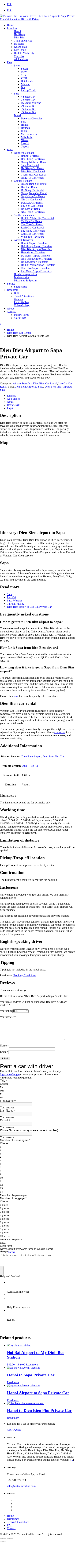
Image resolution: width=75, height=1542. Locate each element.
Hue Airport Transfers (33, 252)
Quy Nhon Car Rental (33, 196)
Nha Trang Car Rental (33, 211)
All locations (21, 59)
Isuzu (24, 130)
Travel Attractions (23, 296)
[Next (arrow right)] (4, 1541)
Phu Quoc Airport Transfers (36, 271)
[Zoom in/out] (1, 1538)
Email (4, 1051)
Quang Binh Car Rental (34, 183)
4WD (24, 78)
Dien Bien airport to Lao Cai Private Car (29, 606)
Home (10, 25)
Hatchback (27, 81)
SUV (24, 74)
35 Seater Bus (28, 109)
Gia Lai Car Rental (31, 199)
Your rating (6, 1010)
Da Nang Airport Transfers (35, 255)
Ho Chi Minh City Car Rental (37, 218)
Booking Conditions (24, 975)
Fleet (9, 62)
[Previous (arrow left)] (1, 1541)
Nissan (24, 140)
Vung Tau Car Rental (32, 236)
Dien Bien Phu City (54, 756)
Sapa (9, 594)
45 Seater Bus (28, 112)
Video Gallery (21, 305)
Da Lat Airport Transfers (34, 261)
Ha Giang (19, 34)
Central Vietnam (23, 180)
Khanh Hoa (20, 46)
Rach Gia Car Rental (32, 227)
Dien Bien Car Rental (33, 171)
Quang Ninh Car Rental (34, 162)
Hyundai (26, 127)
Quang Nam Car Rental (34, 193)
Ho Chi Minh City (24, 53)
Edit (9, 4)
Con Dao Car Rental (32, 233)
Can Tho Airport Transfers (35, 268)
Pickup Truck (28, 90)
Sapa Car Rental (30, 165)
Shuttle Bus (20, 286)
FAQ (10, 1525)
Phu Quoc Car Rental (33, 230)
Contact (11, 311)
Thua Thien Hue (23, 40)
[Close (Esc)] (11, 1538)
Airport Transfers (23, 240)
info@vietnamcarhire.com (21, 1486)
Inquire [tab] (11, 408)
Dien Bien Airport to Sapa (28, 386)
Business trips (21, 277)
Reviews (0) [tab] (13, 404)
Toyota (25, 146)
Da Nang (19, 43)
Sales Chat (20, 317)
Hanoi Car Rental (30, 155)
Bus (23, 87)
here (16, 696)
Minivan (25, 84)
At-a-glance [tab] (13, 398)
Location (12, 28)
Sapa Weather (14, 600)
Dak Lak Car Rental (32, 202)
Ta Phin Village (15, 603)
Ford (23, 121)
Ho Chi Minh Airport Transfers (38, 264)
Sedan (24, 68)
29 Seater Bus (28, 106)
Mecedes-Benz (29, 134)
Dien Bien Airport (31, 756)
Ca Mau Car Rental (31, 221)
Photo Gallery (21, 302)
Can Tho (19, 56)
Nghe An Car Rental (32, 177)
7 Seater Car (28, 99)
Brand (17, 115)
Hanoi (17, 31)
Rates (10, 149)
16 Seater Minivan (31, 102)
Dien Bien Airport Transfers (36, 249)
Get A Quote (14, 1429)
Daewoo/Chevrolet (31, 118)
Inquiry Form (21, 314)
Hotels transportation (25, 274)
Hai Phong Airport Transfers (36, 246)
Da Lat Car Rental (31, 208)
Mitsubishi (26, 137)
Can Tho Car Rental (32, 224)
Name (4, 1045)
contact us (59, 732)
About (10, 308)
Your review (8, 1016)
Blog (16, 292)
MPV (24, 71)
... (72, 1459)
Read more (32, 1364)
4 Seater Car (28, 96)
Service (11, 283)
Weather (18, 299)
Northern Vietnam (24, 152)
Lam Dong (20, 49)
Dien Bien (19, 37)
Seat (16, 93)
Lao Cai (11, 597)
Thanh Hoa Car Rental (33, 174)
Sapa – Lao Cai (30, 765)
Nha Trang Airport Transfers (36, 258)
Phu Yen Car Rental (32, 205)
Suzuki (25, 143)
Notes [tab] (10, 401)
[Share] (8, 1538)
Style (17, 65)
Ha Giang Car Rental (32, 168)
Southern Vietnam (24, 215)
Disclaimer (13, 1518)
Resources (12, 289)
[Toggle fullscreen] (4, 1538)
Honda (24, 124)
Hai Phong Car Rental (33, 159)
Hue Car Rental (29, 187)
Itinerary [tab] (11, 395)
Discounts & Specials (26, 280)
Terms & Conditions (18, 1522)
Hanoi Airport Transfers (34, 243)
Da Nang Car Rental (32, 190)
